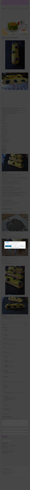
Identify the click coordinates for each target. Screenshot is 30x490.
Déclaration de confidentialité (16, 247)
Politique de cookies (12, 247)
